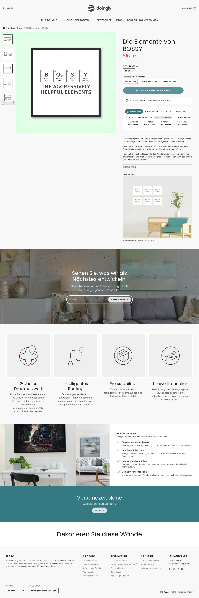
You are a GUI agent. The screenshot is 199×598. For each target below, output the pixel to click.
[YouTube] (182, 569)
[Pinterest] (174, 569)
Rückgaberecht (147, 564)
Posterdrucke (88, 572)
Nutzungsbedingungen (151, 568)
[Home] (4, 28)
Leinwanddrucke (89, 560)
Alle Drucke (49, 20)
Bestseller (104, 20)
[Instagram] (178, 569)
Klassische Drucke (90, 564)
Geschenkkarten (118, 568)
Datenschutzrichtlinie (150, 560)
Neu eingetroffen (77, 20)
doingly (171, 592)
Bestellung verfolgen (142, 20)
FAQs (119, 20)
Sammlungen (116, 572)
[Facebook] (170, 569)
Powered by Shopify (184, 592)
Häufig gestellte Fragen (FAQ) (124, 564)
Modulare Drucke (15, 28)
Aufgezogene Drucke (91, 568)
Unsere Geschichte (119, 560)
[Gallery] (58, 82)
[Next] (112, 82)
